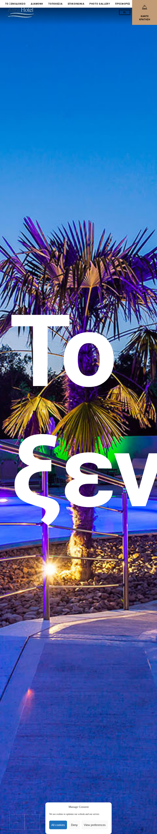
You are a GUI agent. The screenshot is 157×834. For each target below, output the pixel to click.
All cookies (58, 825)
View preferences (95, 825)
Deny (74, 825)
